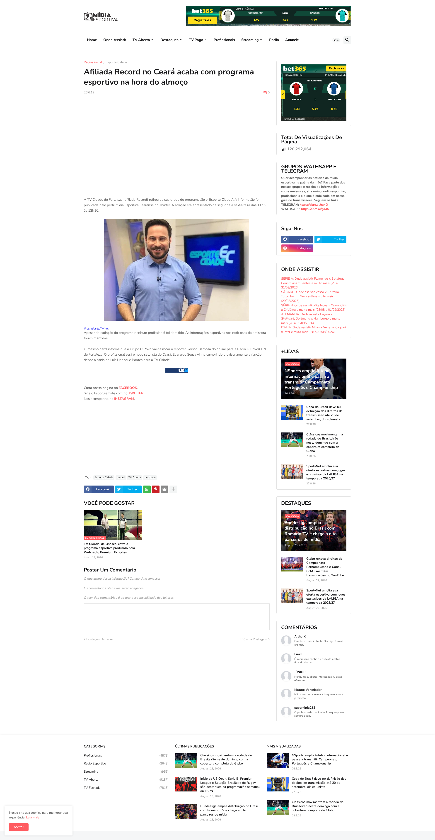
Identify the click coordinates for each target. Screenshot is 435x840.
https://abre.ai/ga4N (315, 209)
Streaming (250, 39)
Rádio (274, 39)
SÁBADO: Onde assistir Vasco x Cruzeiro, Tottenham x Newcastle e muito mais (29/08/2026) (310, 296)
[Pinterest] (156, 489)
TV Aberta (141, 39)
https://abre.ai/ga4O (314, 205)
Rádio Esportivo (126, 763)
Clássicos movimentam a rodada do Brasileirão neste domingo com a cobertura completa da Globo (324, 442)
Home (92, 39)
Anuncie (292, 39)
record (121, 477)
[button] (336, 40)
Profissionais (224, 39)
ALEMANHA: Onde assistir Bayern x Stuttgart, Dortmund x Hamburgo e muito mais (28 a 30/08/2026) (310, 318)
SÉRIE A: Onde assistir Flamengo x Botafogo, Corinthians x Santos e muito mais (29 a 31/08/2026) (313, 283)
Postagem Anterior (99, 639)
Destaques (169, 39)
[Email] (164, 489)
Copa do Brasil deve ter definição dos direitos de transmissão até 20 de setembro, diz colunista (324, 413)
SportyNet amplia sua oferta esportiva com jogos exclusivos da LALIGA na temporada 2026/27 (326, 472)
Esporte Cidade (116, 62)
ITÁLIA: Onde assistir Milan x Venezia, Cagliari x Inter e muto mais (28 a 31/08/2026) (313, 329)
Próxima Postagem (253, 639)
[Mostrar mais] (173, 489)
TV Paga (196, 39)
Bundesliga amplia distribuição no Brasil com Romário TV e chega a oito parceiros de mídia (229, 810)
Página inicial (93, 62)
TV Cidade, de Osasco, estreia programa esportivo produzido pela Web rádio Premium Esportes (109, 548)
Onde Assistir (114, 39)
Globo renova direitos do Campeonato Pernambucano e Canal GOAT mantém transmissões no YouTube (325, 567)
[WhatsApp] (147, 489)
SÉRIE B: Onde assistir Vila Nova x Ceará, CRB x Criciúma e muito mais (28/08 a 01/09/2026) (313, 307)
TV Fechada (126, 788)
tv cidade (150, 477)
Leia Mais (32, 817)
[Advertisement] (177, 132)
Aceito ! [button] (19, 827)
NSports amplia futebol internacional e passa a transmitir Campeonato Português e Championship (320, 759)
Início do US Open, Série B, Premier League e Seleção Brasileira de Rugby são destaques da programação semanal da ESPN (230, 785)
